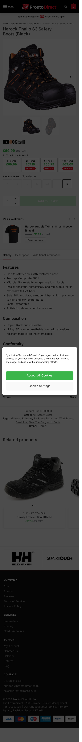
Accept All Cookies (39, 375)
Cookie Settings (39, 386)
